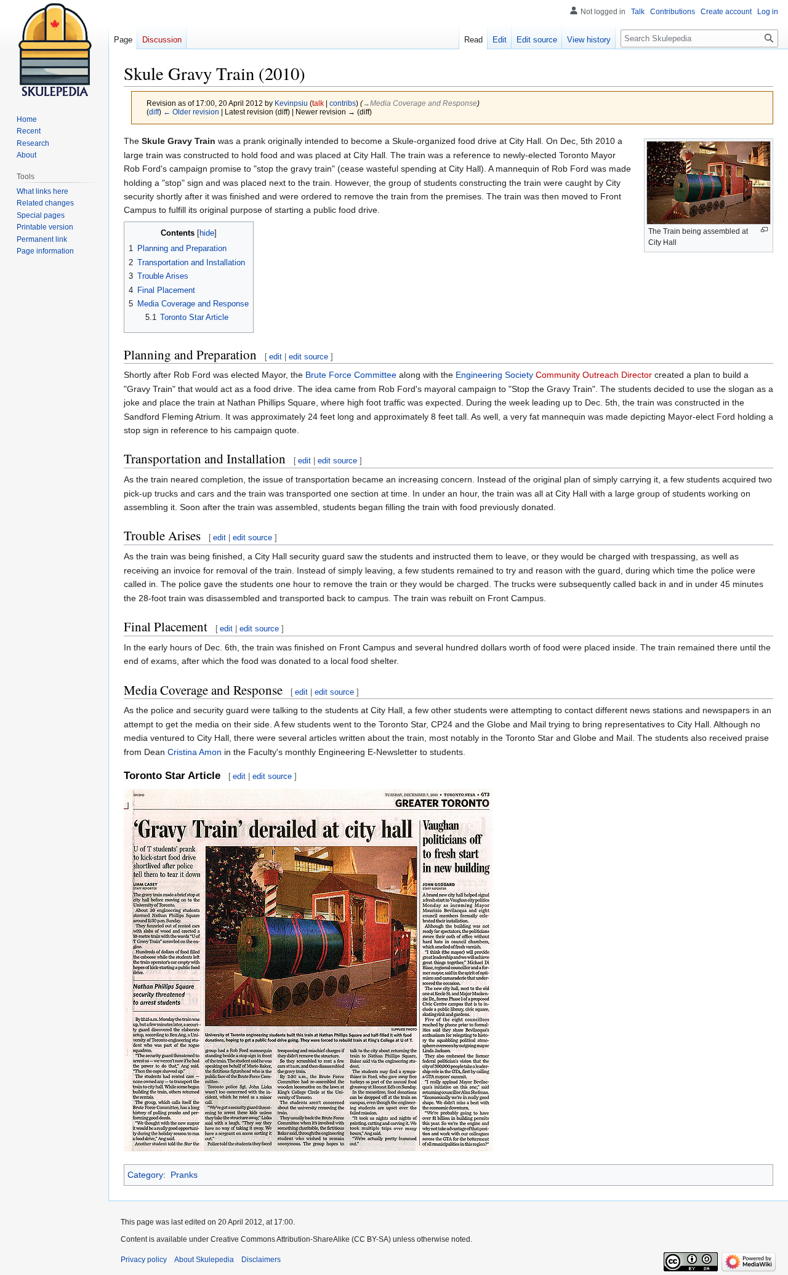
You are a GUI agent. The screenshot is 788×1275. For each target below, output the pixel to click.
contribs (342, 103)
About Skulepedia (204, 1259)
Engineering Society (494, 375)
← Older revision (191, 112)
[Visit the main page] (54, 49)
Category (145, 1175)
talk (318, 103)
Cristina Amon (194, 752)
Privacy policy (144, 1259)
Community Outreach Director (594, 375)
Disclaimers (261, 1259)
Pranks (184, 1175)
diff (154, 112)
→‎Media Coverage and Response (420, 103)
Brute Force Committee (350, 375)
